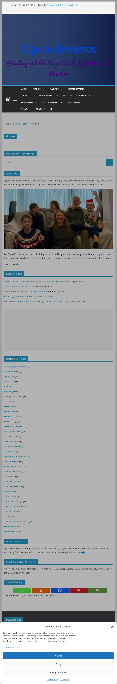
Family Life (54, 89)
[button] (112, 626)
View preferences (58, 672)
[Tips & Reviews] (8, 99)
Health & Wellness (46, 95)
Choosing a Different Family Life (62, 4)
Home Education (76, 89)
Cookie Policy (52, 679)
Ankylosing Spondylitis (74, 95)
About (24, 89)
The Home (36, 89)
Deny (58, 664)
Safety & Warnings (50, 102)
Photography (74, 102)
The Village (26, 95)
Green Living (27, 102)
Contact (40, 109)
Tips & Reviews (58, 49)
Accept (58, 655)
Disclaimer (64, 679)
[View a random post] (109, 99)
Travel (24, 109)
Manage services (12, 647)
